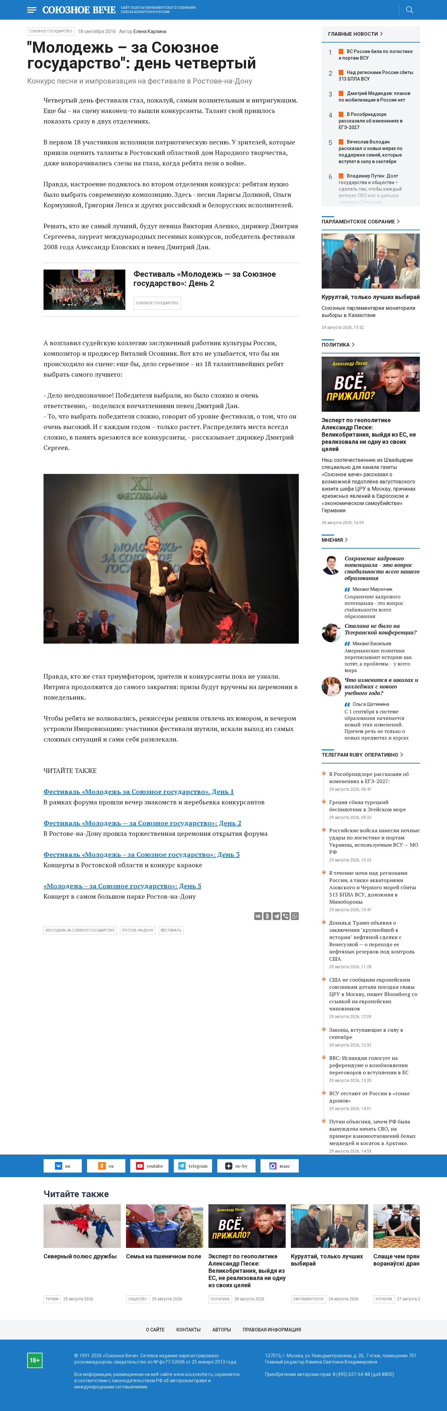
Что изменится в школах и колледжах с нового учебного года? (381, 686)
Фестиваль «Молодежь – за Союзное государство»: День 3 (142, 854)
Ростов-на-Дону (137, 930)
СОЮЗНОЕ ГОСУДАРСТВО (157, 303)
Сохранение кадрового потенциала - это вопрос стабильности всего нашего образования (382, 568)
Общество (137, 1299)
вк (67, 1166)
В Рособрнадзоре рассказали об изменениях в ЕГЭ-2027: (369, 777)
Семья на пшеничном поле (163, 1256)
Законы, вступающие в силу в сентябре (366, 1033)
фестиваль (171, 930)
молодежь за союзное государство (80, 930)
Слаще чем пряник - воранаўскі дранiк (401, 1260)
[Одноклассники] (267, 916)
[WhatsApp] (295, 916)
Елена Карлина (150, 31)
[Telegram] (276, 916)
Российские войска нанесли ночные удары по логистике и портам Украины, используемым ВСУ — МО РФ (374, 841)
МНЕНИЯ (332, 540)
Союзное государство (50, 31)
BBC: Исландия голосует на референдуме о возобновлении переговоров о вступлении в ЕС (368, 1065)
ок (111, 1166)
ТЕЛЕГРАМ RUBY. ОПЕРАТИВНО (360, 755)
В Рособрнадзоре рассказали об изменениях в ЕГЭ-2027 (370, 121)
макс (284, 1166)
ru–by (241, 1166)
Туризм (52, 1299)
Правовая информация (272, 1329)
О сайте (155, 1329)
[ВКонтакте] (258, 916)
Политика (336, 345)
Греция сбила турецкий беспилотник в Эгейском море (367, 806)
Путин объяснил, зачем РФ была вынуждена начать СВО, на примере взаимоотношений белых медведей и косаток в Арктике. (372, 1132)
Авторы (221, 1329)
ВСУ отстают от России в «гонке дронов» (369, 1097)
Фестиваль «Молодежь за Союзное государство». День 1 (139, 791)
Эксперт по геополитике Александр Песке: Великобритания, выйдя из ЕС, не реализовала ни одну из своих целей (369, 434)
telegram (197, 1166)
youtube (155, 1166)
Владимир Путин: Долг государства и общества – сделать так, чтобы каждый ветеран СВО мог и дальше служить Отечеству (370, 189)
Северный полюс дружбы (80, 1256)
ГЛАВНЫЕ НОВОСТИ (353, 34)
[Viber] (286, 916)
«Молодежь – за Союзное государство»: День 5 (122, 885)
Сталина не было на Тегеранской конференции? (381, 629)
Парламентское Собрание (358, 222)
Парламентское (308, 1299)
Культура (384, 1299)
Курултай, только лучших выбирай (371, 296)
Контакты (188, 1329)
